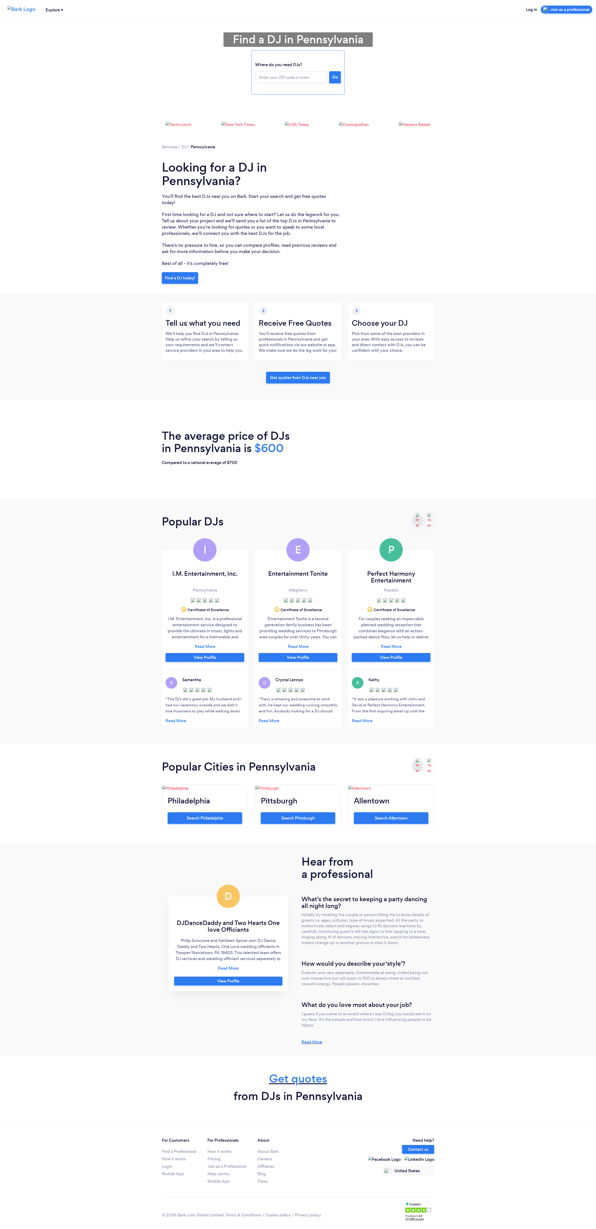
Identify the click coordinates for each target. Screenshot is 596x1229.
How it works (174, 1159)
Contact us (418, 1149)
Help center (218, 1174)
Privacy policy (308, 1215)
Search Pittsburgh (298, 818)
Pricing (213, 1159)
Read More (311, 1042)
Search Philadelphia (205, 818)
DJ (184, 147)
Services (170, 147)
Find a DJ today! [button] (180, 278)
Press (262, 1181)
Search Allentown (391, 818)
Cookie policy (278, 1215)
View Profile (205, 657)
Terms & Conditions (243, 1215)
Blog (261, 1174)
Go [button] (335, 77)
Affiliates (265, 1166)
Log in (531, 9)
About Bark (268, 1151)
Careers (264, 1159)
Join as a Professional (226, 1166)
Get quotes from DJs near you (298, 377)
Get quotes (298, 1079)
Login (167, 1166)
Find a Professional (179, 1151)
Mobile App (173, 1174)
